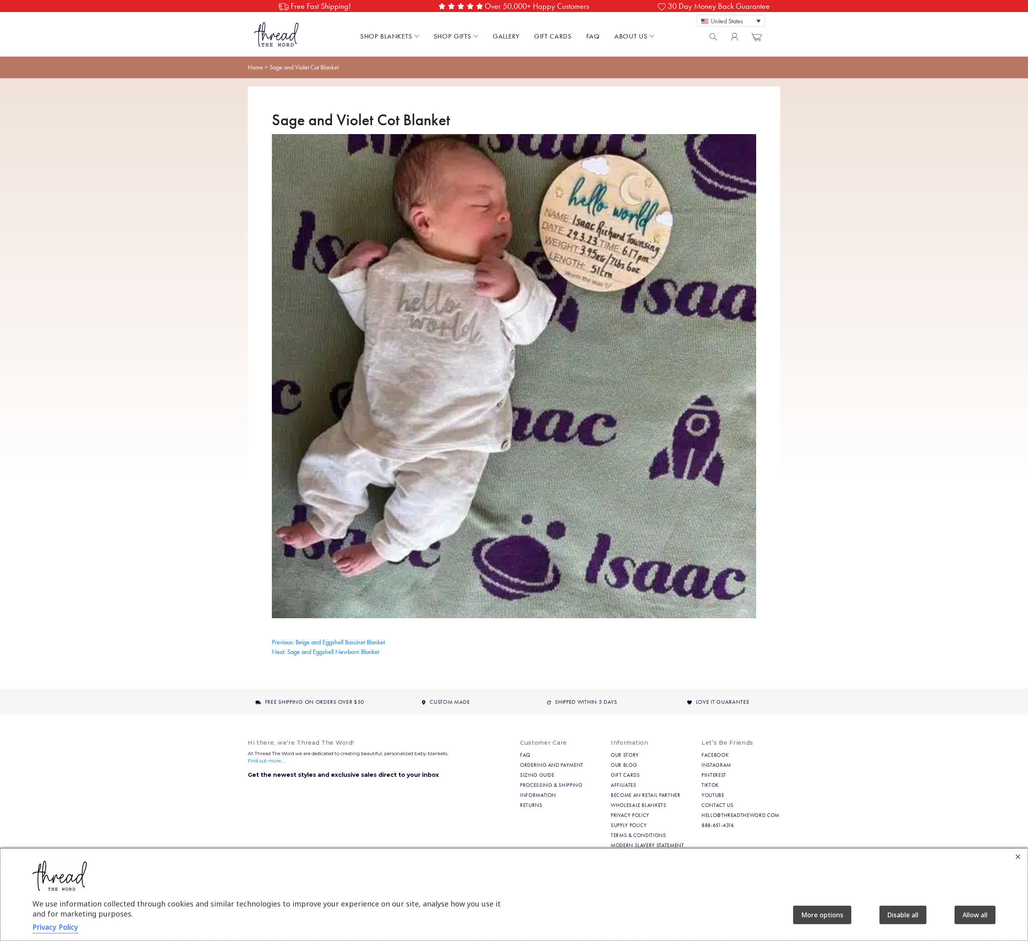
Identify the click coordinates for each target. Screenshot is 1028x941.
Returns (531, 805)
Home (255, 67)
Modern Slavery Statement (647, 845)
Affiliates (623, 785)
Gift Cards (553, 36)
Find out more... (266, 761)
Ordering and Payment (551, 765)
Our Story (625, 755)
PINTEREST (714, 775)
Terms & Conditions (638, 835)
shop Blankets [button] (387, 36)
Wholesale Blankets (639, 805)
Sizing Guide (537, 775)
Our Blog (624, 765)
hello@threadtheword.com (740, 815)
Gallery (506, 36)
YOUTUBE (713, 795)
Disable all (902, 914)
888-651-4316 (718, 825)
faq (593, 36)
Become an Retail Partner (646, 795)
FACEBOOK (715, 755)
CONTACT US (718, 805)
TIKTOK (710, 785)
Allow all (975, 914)
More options (822, 914)
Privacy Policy (630, 815)
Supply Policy (629, 825)
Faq (525, 755)
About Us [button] (632, 36)
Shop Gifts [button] (453, 36)
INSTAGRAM (716, 765)
